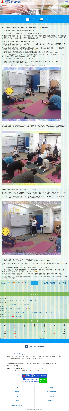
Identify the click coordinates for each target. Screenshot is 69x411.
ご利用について (52, 401)
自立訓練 (17, 392)
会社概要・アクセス (17, 405)
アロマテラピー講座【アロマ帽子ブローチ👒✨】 (15, 308)
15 (5, 332)
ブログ (17, 401)
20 (54, 332)
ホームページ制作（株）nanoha (34, 409)
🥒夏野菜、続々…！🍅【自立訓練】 (11, 316)
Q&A (17, 396)
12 (44, 329)
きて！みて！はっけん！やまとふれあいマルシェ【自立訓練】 (19, 300)
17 (24, 332)
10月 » (41, 338)
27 (54, 334)
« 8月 (2, 338)
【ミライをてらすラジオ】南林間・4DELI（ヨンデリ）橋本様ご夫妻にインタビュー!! (26, 312)
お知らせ (52, 396)
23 (15, 334)
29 (5, 336)
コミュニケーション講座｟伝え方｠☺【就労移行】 (15, 304)
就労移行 (52, 387)
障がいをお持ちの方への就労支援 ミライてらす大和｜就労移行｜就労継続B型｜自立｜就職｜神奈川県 (11, 2)
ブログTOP (34, 283)
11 (34, 329)
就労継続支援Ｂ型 (51, 392)
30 (15, 336)
